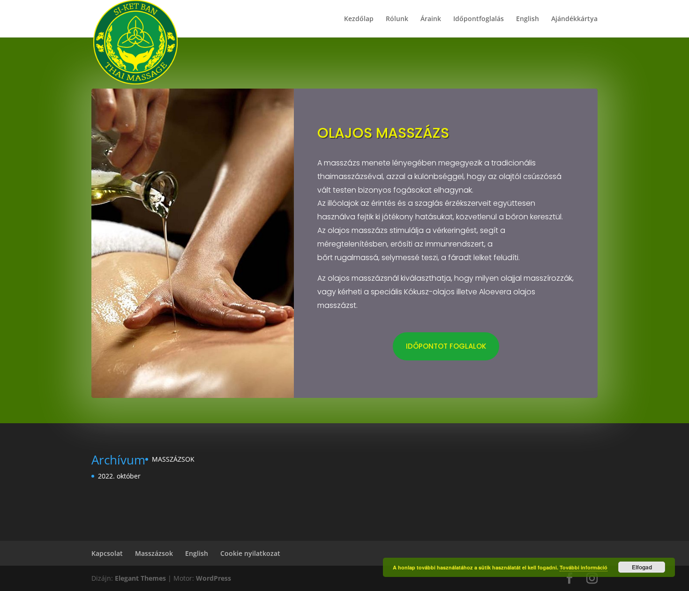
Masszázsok (154, 553)
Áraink (430, 19)
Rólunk (397, 19)
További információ (583, 567)
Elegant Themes (140, 578)
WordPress (213, 578)
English (527, 19)
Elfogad (642, 567)
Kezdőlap (359, 19)
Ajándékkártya (574, 19)
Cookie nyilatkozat (250, 553)
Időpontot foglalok (446, 346)
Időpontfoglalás (478, 19)
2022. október (119, 475)
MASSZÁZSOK (173, 459)
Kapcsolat (107, 553)
